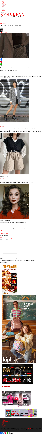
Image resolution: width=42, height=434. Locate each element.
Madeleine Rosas (3, 32)
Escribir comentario (4, 233)
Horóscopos (4, 425)
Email (1, 256)
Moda (3, 2)
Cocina (3, 420)
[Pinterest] (21, 62)
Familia (3, 423)
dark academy (3, 230)
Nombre (1, 254)
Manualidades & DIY (6, 421)
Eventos (3, 422)
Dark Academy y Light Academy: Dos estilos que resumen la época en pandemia (13, 238)
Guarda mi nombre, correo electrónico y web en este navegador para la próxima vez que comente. (18, 260)
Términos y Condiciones (18, 431)
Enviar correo (28, 428)
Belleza (3, 1)
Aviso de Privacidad (10, 431)
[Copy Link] (21, 65)
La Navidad (4, 426)
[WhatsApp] (21, 64)
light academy (9, 230)
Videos (3, 10)
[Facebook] (21, 59)
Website (1, 258)
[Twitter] (21, 60)
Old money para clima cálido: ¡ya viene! (21, 225)
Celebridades (4, 3)
